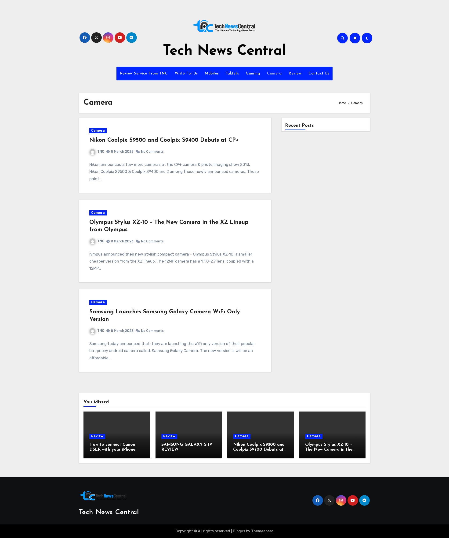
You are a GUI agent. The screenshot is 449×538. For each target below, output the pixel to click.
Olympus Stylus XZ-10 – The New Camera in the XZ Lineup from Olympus (330, 450)
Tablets (232, 73)
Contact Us (318, 73)
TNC (100, 152)
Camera (274, 73)
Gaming (253, 73)
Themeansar (262, 531)
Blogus (239, 531)
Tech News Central (224, 51)
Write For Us (186, 73)
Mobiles (212, 73)
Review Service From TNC (144, 73)
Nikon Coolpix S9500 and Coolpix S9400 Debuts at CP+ (164, 140)
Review (295, 73)
